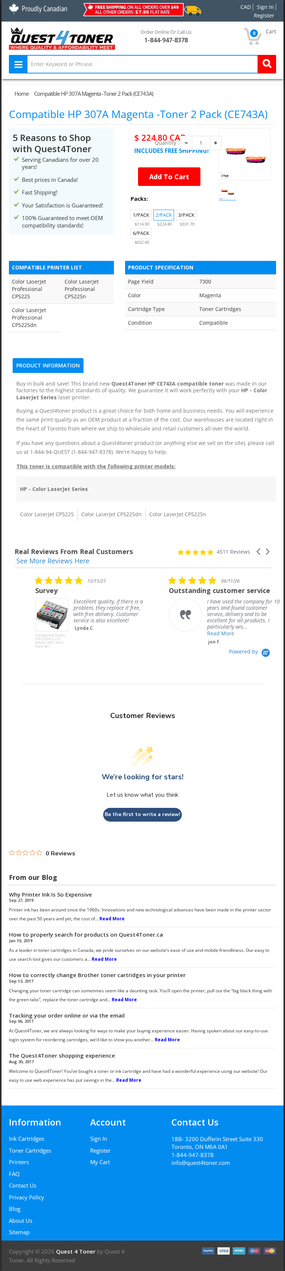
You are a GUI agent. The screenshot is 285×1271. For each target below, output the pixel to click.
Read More (199, 633)
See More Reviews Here (52, 560)
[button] (259, 551)
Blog (14, 1208)
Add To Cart (169, 176)
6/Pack (141, 233)
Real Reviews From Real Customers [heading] (73, 551)
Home (21, 93)
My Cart (100, 1162)
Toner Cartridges (30, 1150)
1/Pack (141, 215)
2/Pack (163, 215)
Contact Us (22, 1185)
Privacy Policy (26, 1197)
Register (100, 1150)
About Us (20, 1220)
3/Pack (186, 215)
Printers (19, 1162)
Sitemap (19, 1232)
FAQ (14, 1173)
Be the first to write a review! (142, 814)
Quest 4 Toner (76, 1251)
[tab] (48, 365)
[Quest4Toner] (62, 38)
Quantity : (167, 143)
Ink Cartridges (26, 1138)
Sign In (98, 1138)
